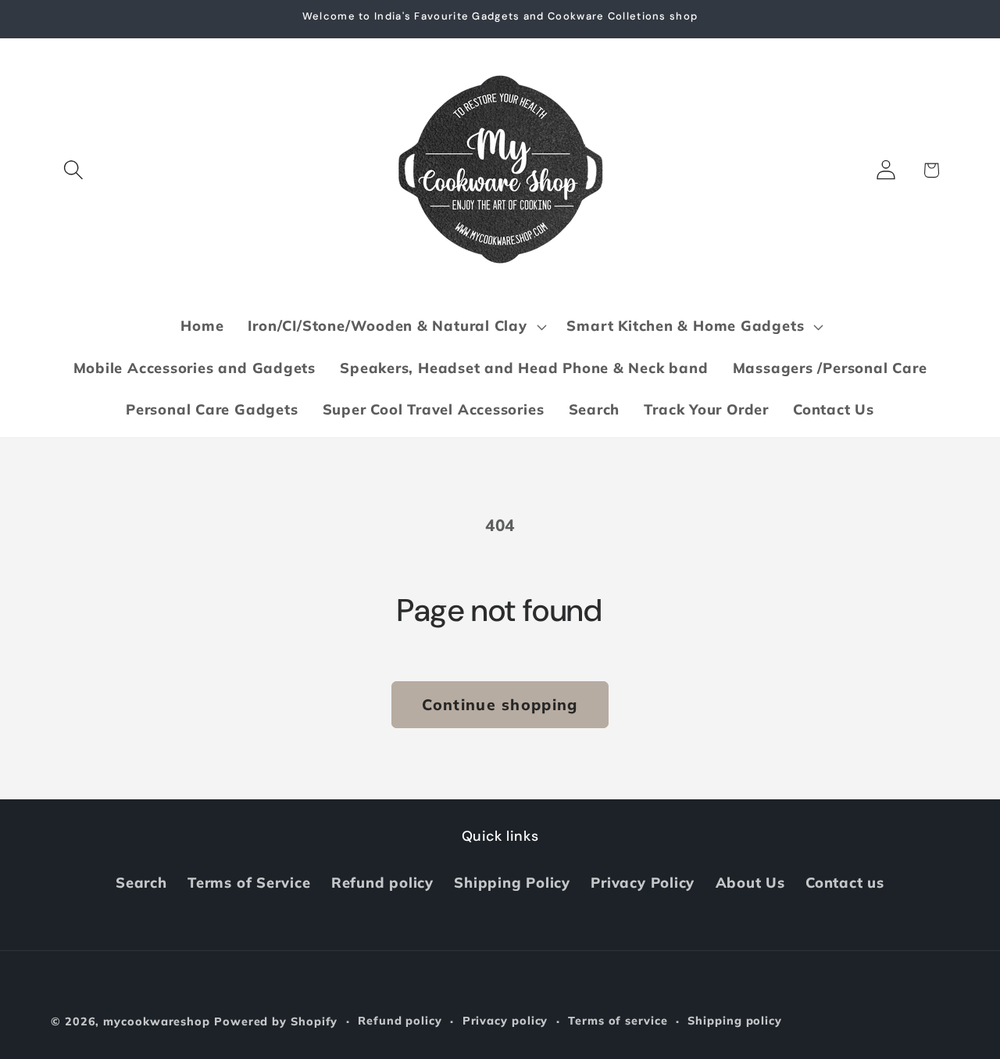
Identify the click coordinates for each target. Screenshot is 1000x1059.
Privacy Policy (643, 883)
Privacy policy (505, 1021)
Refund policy (382, 883)
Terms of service (618, 1021)
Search (141, 883)
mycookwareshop (156, 1021)
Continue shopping (499, 704)
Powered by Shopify (276, 1021)
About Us (750, 883)
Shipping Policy (512, 883)
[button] (73, 170)
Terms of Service (249, 883)
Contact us (844, 883)
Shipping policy (735, 1021)
